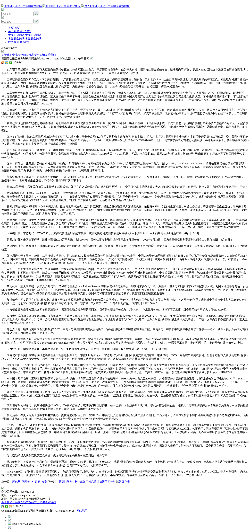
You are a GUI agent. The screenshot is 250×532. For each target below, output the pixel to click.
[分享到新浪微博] (2, 62)
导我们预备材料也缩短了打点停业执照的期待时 (87, 481)
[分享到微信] (10, 62)
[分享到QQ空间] (6, 62)
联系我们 (50, 54)
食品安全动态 (20, 54)
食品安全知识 (37, 54)
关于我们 (6, 54)
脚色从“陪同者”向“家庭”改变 (29, 481)
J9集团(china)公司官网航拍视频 (23, 6)
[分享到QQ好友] (2, 506)
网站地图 (82, 510)
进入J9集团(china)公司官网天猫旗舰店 (107, 6)
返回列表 (124, 481)
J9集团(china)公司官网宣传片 (63, 6)
